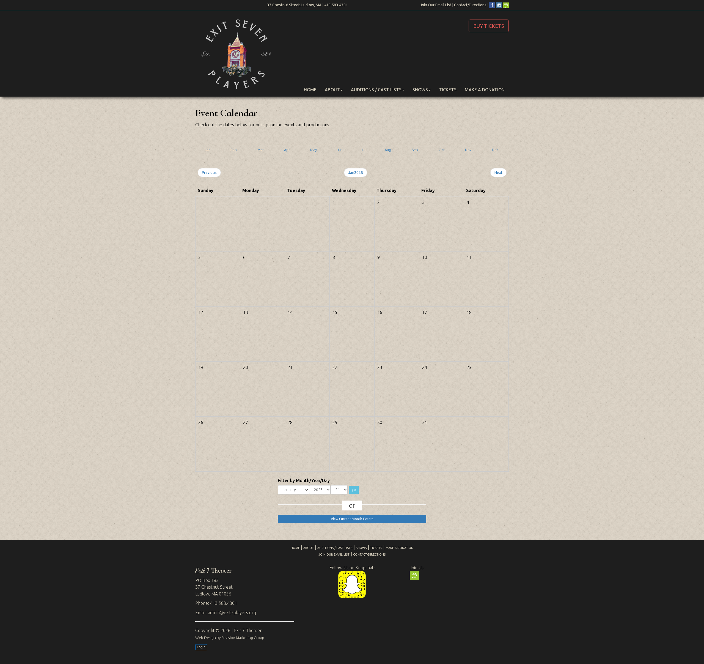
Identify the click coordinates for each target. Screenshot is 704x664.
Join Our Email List (435, 5)
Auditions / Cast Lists (376, 89)
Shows (420, 89)
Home (310, 89)
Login (201, 647)
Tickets (448, 89)
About (332, 89)
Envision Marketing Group (242, 637)
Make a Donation (485, 89)
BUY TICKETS (488, 26)
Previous (209, 172)
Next (498, 172)
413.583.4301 (336, 5)
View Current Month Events (352, 519)
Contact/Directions (470, 5)
